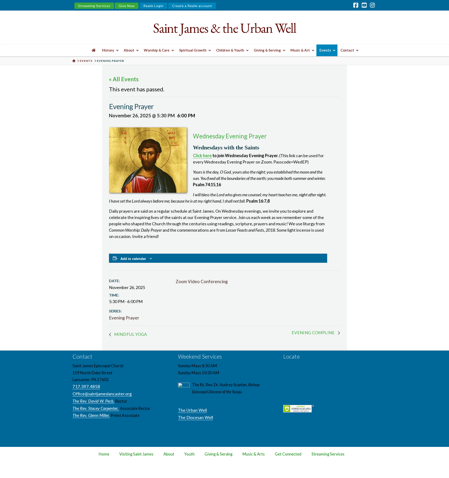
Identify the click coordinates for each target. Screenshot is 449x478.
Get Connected (288, 454)
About (168, 454)
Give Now (127, 6)
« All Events (124, 79)
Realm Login (153, 6)
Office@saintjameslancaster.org (102, 393)
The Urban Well (192, 410)
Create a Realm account (192, 6)
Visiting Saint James (136, 454)
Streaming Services (94, 6)
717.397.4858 (86, 386)
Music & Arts (254, 454)
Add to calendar (133, 258)
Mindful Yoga (130, 334)
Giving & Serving (218, 454)
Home (104, 454)
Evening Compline (314, 332)
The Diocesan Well (195, 417)
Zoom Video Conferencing (202, 281)
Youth (189, 454)
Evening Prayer (124, 317)
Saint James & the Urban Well (224, 28)
